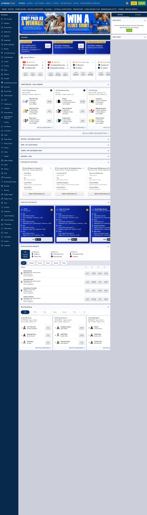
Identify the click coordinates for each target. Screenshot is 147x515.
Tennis (121, 9)
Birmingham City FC (109, 9)
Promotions (78, 9)
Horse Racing (20, 9)
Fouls (64, 263)
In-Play (11, 9)
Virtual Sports (131, 9)
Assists (56, 263)
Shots (48, 263)
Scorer (40, 263)
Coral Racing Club (92, 9)
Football (48, 9)
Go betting (129, 29)
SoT (24, 263)
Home (4, 9)
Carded (31, 263)
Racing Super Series (36, 9)
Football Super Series (63, 9)
